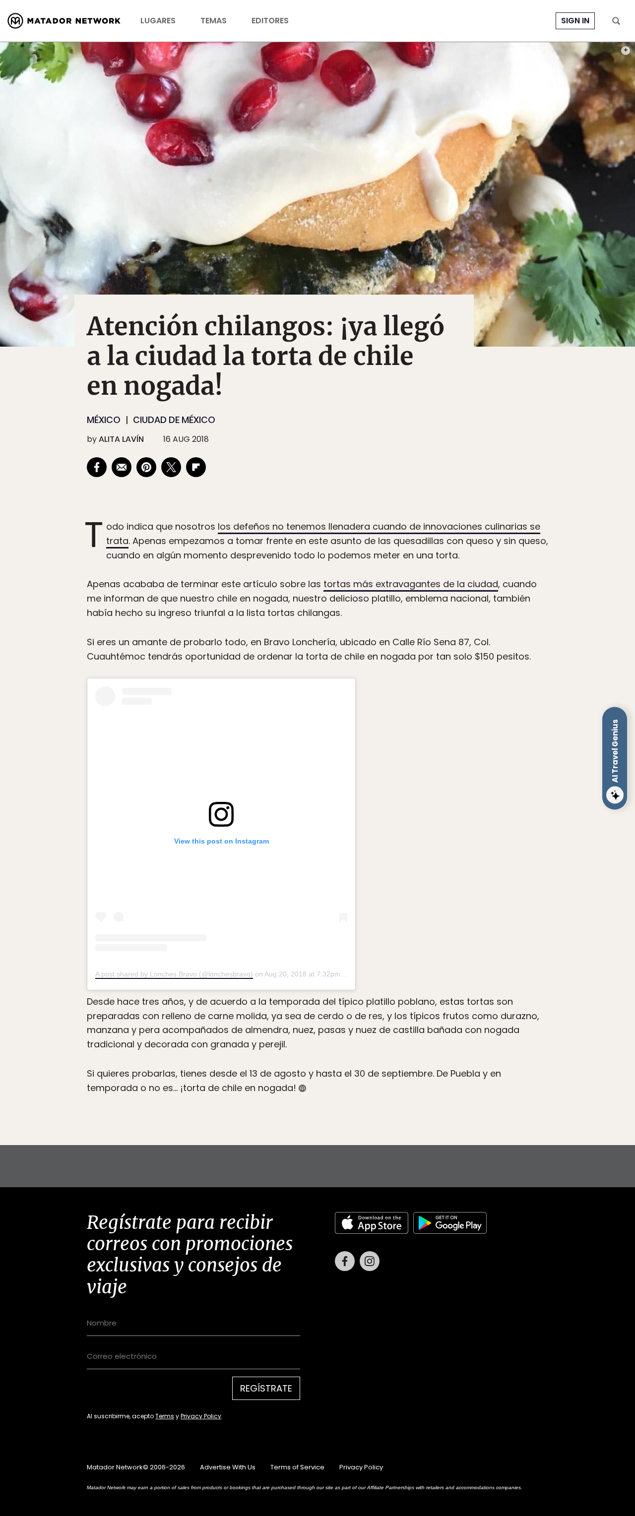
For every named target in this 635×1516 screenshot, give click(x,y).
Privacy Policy (363, 825)
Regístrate (410, 799)
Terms (327, 825)
